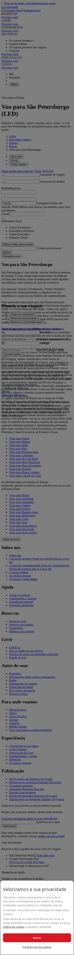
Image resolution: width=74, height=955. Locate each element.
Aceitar (37, 938)
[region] (37, 917)
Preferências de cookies (37, 947)
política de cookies (13, 927)
